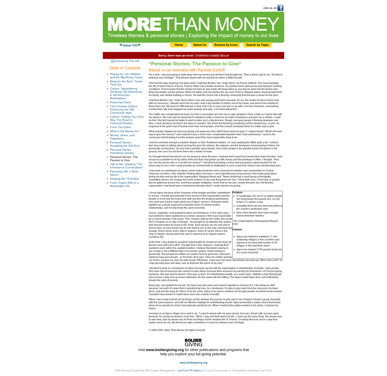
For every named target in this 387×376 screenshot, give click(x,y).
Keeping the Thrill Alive (124, 178)
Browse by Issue (226, 44)
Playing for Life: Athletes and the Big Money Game (126, 75)
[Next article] (139, 45)
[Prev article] (120, 45)
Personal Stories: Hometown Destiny (122, 151)
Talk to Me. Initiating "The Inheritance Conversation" (126, 166)
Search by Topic (257, 44)
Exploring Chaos (120, 102)
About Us (199, 44)
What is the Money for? (125, 131)
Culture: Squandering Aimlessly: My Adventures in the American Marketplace (126, 93)
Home (179, 44)
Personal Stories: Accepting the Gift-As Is (125, 144)
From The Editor (120, 127)
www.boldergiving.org (165, 350)
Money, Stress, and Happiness (122, 137)
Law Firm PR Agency (190, 370)
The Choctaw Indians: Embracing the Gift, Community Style (124, 109)
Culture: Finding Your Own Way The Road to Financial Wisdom (127, 120)
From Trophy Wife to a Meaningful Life (124, 184)
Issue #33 (130, 45)
